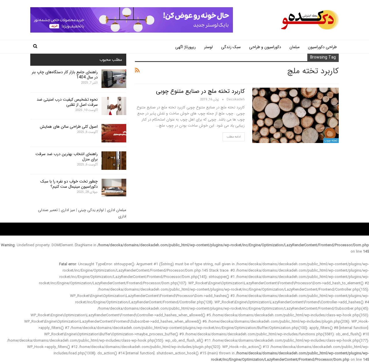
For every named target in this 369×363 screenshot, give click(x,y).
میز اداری (68, 210)
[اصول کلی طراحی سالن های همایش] (113, 133)
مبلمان (294, 47)
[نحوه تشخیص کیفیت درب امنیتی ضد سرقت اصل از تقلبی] (113, 106)
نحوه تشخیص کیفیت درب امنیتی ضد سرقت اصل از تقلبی (67, 102)
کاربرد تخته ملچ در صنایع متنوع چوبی (200, 91)
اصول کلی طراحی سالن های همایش (69, 126)
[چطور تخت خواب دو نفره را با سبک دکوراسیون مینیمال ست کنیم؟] (113, 188)
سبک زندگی (231, 47)
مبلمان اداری (116, 210)
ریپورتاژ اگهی (185, 47)
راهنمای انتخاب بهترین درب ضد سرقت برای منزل (66, 156)
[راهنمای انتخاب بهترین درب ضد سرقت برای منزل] (113, 160)
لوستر (208, 47)
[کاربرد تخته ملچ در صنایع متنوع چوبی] (295, 115)
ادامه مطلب (234, 137)
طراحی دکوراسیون (322, 47)
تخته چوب (331, 140)
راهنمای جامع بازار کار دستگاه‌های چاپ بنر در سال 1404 (65, 74)
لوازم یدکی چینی (91, 210)
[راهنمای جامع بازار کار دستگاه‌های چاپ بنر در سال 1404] (113, 78)
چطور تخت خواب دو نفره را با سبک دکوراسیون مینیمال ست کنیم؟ (69, 184)
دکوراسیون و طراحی (265, 47)
